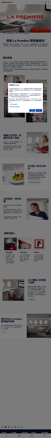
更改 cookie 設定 (13, 104)
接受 (39, 110)
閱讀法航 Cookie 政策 (15, 106)
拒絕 (32, 110)
